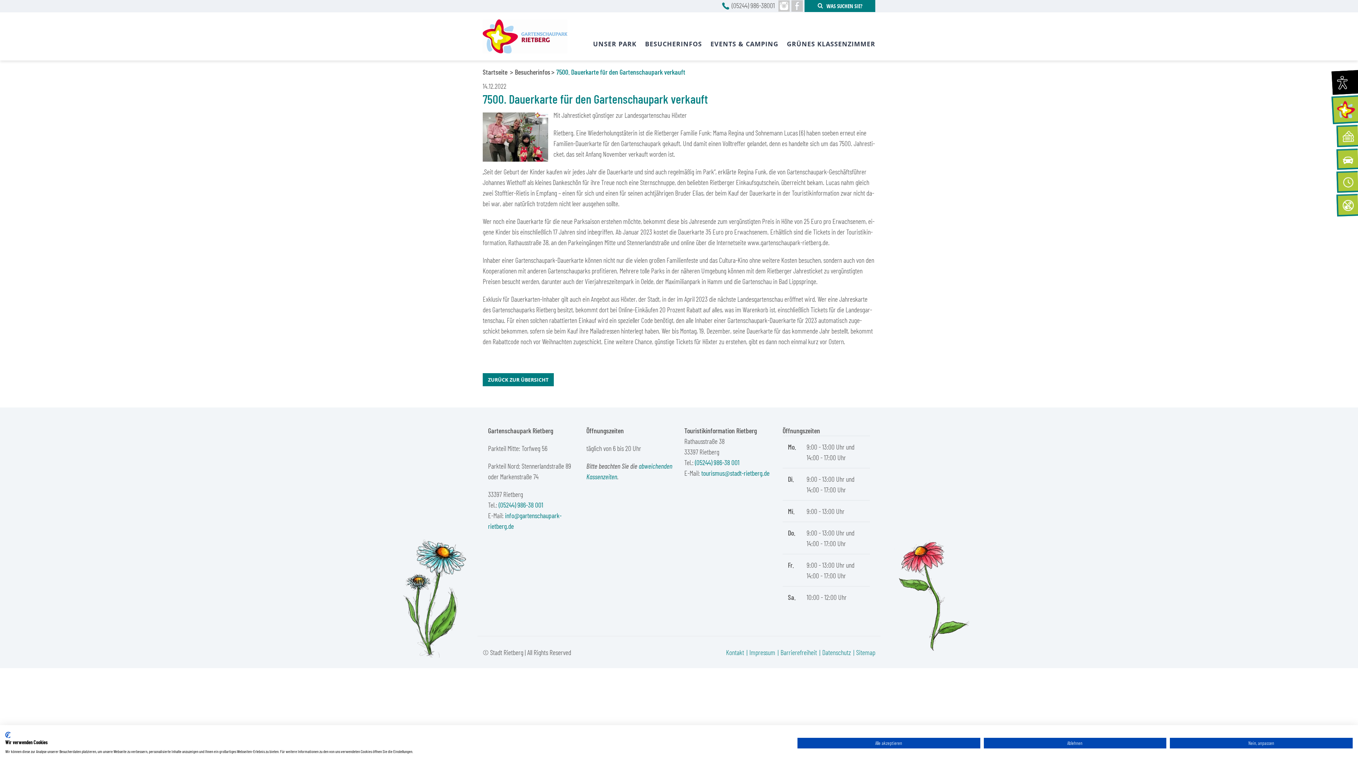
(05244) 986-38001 (753, 5)
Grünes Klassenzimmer (831, 44)
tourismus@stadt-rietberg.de (735, 473)
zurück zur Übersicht (518, 379)
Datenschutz (836, 652)
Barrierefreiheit (798, 652)
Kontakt (735, 652)
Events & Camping (744, 44)
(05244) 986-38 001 (521, 504)
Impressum (762, 652)
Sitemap (865, 652)
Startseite (495, 72)
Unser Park (615, 44)
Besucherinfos (532, 72)
